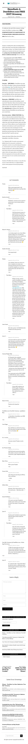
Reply (9, 192)
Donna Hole (5, 471)
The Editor (8, 208)
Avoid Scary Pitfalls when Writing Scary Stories (12, 649)
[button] (21, 736)
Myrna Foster (5, 400)
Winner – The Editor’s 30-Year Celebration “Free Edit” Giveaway (14, 633)
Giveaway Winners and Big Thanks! (11, 724)
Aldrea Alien (5, 485)
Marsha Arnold (5, 197)
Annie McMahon (6, 496)
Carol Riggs (5, 424)
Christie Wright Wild (7, 354)
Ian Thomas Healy (6, 447)
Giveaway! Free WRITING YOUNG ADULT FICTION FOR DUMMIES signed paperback (12, 715)
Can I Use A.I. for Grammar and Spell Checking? (12, 642)
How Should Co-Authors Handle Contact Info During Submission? (13, 646)
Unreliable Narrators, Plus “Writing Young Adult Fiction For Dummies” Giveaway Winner (13, 705)
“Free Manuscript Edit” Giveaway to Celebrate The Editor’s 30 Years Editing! (13, 638)
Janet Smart (5, 324)
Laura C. (4, 336)
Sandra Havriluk (6, 248)
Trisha (3, 184)
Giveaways (18, 16)
